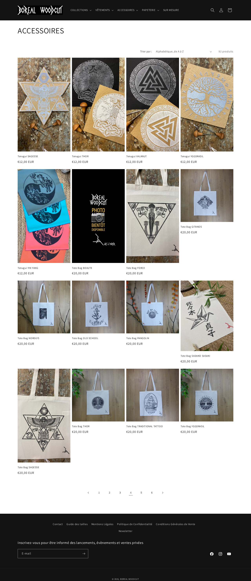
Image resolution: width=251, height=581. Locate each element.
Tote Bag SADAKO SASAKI (195, 356)
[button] (80, 10)
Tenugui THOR (80, 156)
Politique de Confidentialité (134, 524)
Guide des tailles (77, 524)
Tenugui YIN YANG (28, 268)
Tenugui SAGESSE (28, 156)
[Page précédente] (88, 492)
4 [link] (131, 493)
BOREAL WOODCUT (129, 579)
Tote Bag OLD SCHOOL (85, 338)
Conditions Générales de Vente (175, 524)
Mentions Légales (102, 524)
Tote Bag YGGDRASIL (193, 426)
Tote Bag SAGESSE (28, 467)
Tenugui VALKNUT (136, 156)
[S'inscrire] (83, 553)
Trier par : (146, 51)
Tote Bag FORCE (135, 268)
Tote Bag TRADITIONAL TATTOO (144, 426)
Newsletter (126, 531)
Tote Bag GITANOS (191, 226)
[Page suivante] (162, 492)
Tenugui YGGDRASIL (192, 156)
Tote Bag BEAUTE (82, 268)
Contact (58, 524)
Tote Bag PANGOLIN (137, 338)
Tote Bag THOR (81, 426)
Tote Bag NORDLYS (28, 338)
